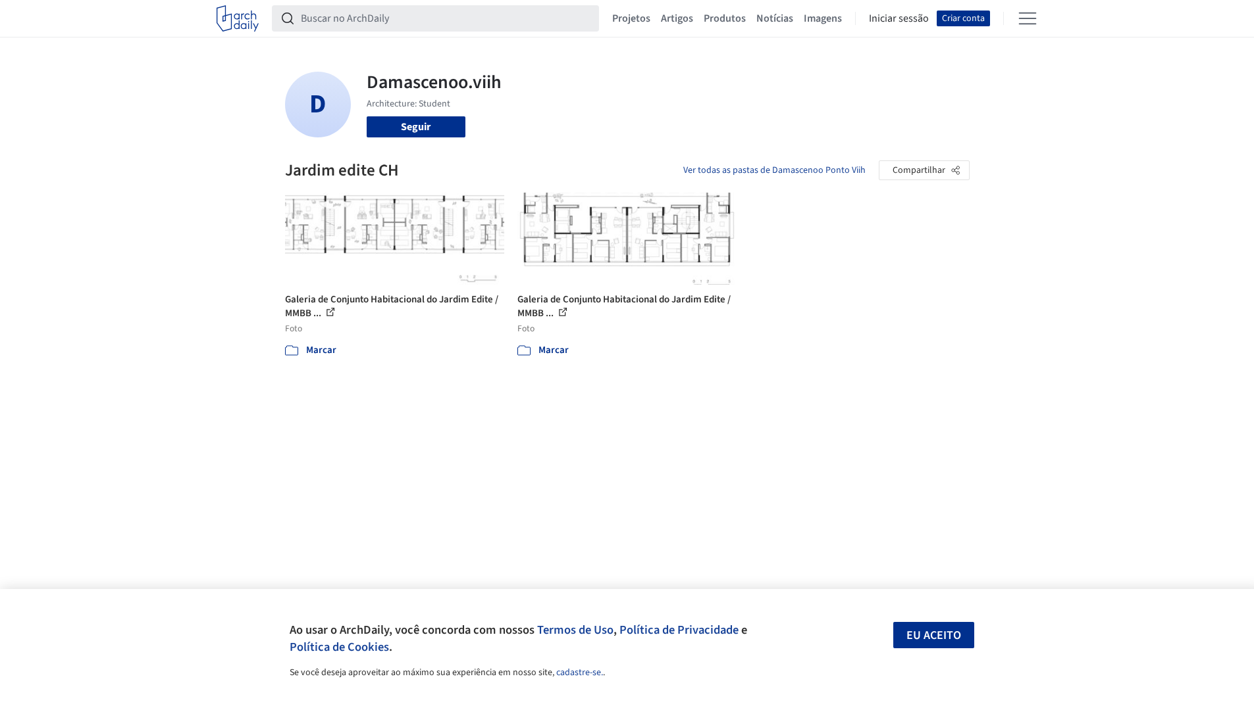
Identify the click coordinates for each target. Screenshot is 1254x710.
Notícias (774, 18)
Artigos (677, 18)
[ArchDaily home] (238, 18)
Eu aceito (933, 635)
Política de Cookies (339, 646)
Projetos (631, 18)
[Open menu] (1027, 18)
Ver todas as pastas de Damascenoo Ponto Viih (774, 170)
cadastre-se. (579, 672)
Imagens (823, 18)
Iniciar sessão (899, 18)
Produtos (725, 18)
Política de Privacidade (679, 629)
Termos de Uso (575, 629)
